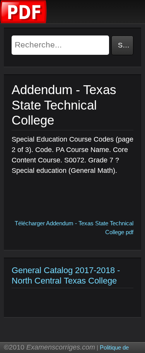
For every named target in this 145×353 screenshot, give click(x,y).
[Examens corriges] (23, 21)
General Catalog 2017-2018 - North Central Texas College (66, 275)
